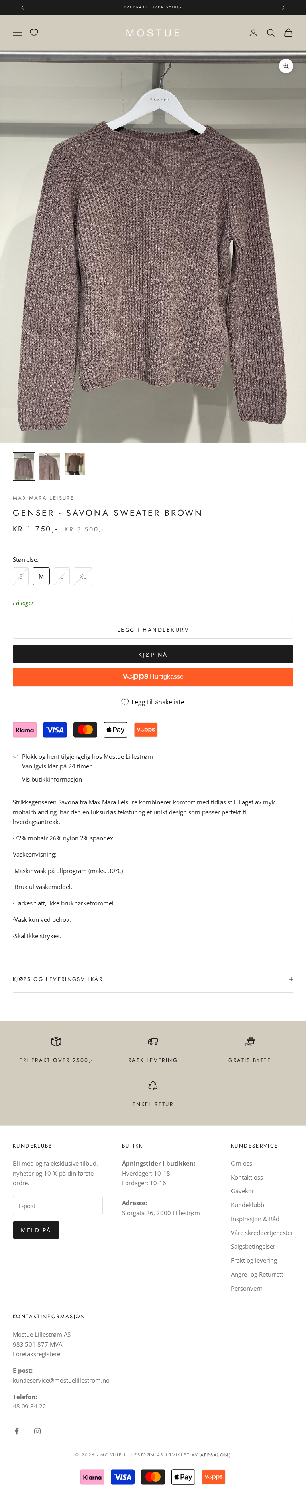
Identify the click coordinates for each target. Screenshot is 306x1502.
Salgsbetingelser (253, 1246)
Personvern (247, 1288)
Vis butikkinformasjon (52, 779)
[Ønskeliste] (34, 32)
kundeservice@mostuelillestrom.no (61, 1380)
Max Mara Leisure (43, 498)
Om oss (241, 1163)
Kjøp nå (153, 654)
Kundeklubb (247, 1205)
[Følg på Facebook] (17, 1431)
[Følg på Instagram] (37, 1431)
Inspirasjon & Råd (255, 1219)
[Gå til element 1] (24, 466)
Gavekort (243, 1191)
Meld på (36, 1230)
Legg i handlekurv (153, 629)
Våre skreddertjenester (262, 1233)
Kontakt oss (247, 1177)
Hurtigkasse (166, 676)
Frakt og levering (254, 1260)
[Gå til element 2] (49, 466)
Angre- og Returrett (257, 1274)
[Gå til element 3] (75, 463)
